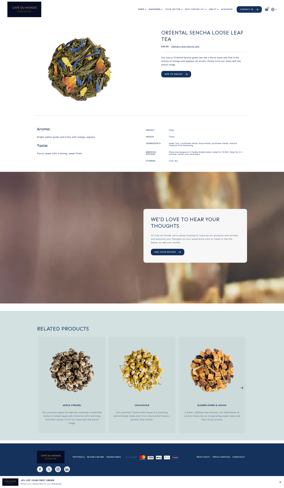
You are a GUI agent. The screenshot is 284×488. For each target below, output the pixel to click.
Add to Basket (174, 74)
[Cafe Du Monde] (24, 9)
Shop (141, 9)
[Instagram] (58, 469)
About (212, 9)
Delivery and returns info (185, 46)
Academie (227, 9)
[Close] (280, 482)
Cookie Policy (238, 457)
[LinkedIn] (67, 469)
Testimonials (78, 457)
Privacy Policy (203, 457)
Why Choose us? (194, 9)
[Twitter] (49, 469)
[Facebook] (40, 469)
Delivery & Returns (95, 457)
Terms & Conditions (221, 457)
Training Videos (113, 457)
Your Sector (172, 9)
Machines (154, 9)
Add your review (165, 252)
